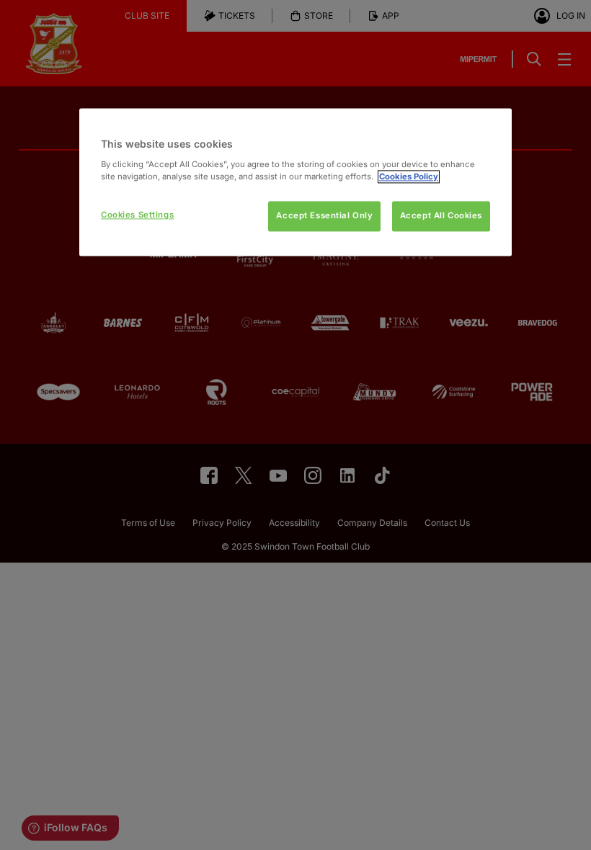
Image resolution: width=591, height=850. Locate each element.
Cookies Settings (137, 215)
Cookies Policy (408, 176)
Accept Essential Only (324, 215)
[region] (295, 182)
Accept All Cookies (441, 215)
